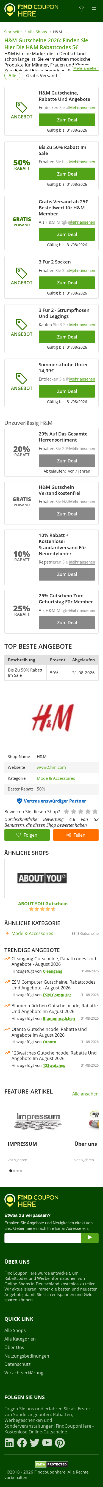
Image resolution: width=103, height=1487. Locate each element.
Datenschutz (17, 1364)
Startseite (13, 31)
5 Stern (94, 811)
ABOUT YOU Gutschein (43, 904)
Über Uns (14, 1347)
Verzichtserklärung (23, 1373)
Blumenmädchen (59, 1018)
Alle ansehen (85, 1094)
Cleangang (52, 971)
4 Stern (87, 811)
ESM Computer (57, 994)
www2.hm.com (51, 767)
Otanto (49, 1041)
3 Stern (80, 811)
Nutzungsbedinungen (26, 1356)
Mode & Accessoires (56, 778)
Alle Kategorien (20, 1339)
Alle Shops (37, 31)
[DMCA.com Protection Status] (51, 1465)
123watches (54, 1065)
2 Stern (73, 811)
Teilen (79, 835)
